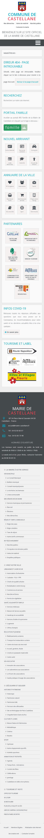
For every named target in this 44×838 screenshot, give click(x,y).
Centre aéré (11, 657)
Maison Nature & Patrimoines (17, 723)
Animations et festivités (13, 757)
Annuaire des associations (16, 665)
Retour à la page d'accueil (27, 82)
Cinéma (9, 732)
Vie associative (9, 661)
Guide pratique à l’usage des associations (21, 678)
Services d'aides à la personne (17, 619)
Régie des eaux (12, 524)
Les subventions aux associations (18, 670)
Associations (22, 186)
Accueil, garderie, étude (15, 649)
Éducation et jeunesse (12, 632)
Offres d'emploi (12, 628)
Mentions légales (16, 827)
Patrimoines (34, 211)
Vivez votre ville (13, 565)
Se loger (7, 798)
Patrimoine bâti (12, 702)
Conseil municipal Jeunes (15, 486)
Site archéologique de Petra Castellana (20, 711)
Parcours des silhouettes (15, 706)
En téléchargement (11, 541)
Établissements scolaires (15, 636)
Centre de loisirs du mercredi (17, 645)
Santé (34, 186)
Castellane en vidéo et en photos (18, 782)
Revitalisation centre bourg (16, 586)
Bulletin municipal (13, 482)
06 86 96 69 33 (9, 458)
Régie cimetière (12, 528)
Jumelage (10, 778)
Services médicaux (13, 607)
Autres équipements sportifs (16, 748)
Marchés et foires (10, 199)
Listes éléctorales (10, 163)
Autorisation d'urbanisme (15, 573)
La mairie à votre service (17, 470)
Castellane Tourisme (13, 239)
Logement (10, 624)
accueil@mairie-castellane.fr (18, 426)
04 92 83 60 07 (17, 431)
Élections (10, 511)
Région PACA (22, 294)
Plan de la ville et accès (13, 806)
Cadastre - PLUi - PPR (14, 578)
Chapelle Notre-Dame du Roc (17, 715)
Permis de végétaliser (14, 598)
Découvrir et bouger (15, 685)
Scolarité (22, 163)
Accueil (6, 827)
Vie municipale (9, 474)
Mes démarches (9, 23)
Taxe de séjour (12, 532)
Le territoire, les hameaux (15, 491)
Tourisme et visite (14, 789)
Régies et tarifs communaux (14, 520)
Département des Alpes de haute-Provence (31, 277)
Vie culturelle (10, 211)
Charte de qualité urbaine (15, 582)
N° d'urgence (10, 186)
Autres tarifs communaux (15, 537)
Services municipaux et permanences (19, 503)
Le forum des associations (16, 674)
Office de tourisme (11, 793)
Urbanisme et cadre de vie (13, 569)
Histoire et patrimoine (12, 690)
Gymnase (10, 744)
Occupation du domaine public (17, 549)
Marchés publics (35, 23)
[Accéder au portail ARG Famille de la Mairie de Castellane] (22, 128)
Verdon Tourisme (31, 259)
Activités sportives (13, 752)
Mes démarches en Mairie (13, 499)
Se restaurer (8, 802)
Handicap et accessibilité (15, 615)
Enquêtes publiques (13, 558)
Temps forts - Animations (15, 765)
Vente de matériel (22, 23)
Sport (22, 211)
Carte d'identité (9, 150)
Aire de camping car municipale (15, 810)
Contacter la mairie (22, 27)
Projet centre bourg (34, 199)
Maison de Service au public (16, 611)
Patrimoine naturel (13, 698)
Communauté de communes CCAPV (13, 276)
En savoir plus (12, 332)
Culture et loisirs (10, 719)
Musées (9, 736)
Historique (10, 694)
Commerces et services (22, 199)
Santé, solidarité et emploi (14, 603)
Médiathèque (11, 727)
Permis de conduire (22, 151)
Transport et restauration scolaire (18, 640)
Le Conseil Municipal (14, 478)
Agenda (9, 761)
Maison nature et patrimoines (31, 239)
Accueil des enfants (34, 163)
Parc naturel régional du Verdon (13, 258)
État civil (9, 507)
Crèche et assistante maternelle (17, 653)
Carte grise (34, 150)
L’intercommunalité (13, 495)
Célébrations (11, 773)
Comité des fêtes (12, 769)
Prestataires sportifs (12, 814)
